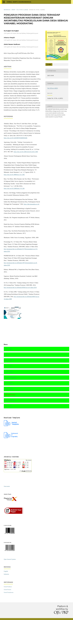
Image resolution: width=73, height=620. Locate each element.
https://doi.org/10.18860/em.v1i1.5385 (14, 174)
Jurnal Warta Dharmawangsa (19, 2)
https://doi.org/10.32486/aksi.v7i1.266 (14, 188)
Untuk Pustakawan (8, 592)
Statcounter (7, 486)
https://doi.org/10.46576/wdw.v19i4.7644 (20, 53)
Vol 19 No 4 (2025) (22, 9)
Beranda (7, 9)
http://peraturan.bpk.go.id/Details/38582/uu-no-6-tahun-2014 (20, 287)
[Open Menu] (4, 2)
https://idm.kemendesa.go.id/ (31, 204)
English (6, 571)
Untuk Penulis (7, 589)
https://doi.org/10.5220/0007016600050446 (15, 138)
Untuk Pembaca (8, 586)
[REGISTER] (14, 513)
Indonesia (6, 574)
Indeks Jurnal (8, 406)
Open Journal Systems (10, 559)
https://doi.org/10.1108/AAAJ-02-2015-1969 (26, 151)
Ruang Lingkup (9, 360)
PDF (49, 64)
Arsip (13, 9)
